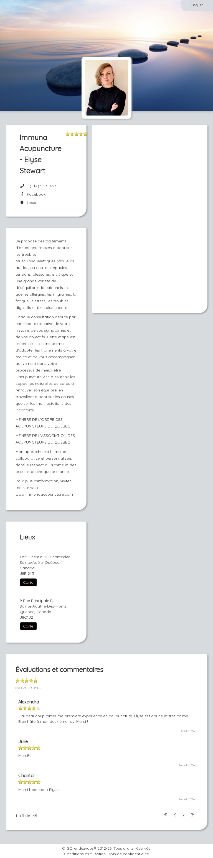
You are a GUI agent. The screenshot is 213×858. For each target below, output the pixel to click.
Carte (28, 582)
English (197, 4)
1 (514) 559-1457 (41, 185)
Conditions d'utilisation (85, 853)
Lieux (30, 202)
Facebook (35, 194)
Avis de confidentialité (129, 853)
